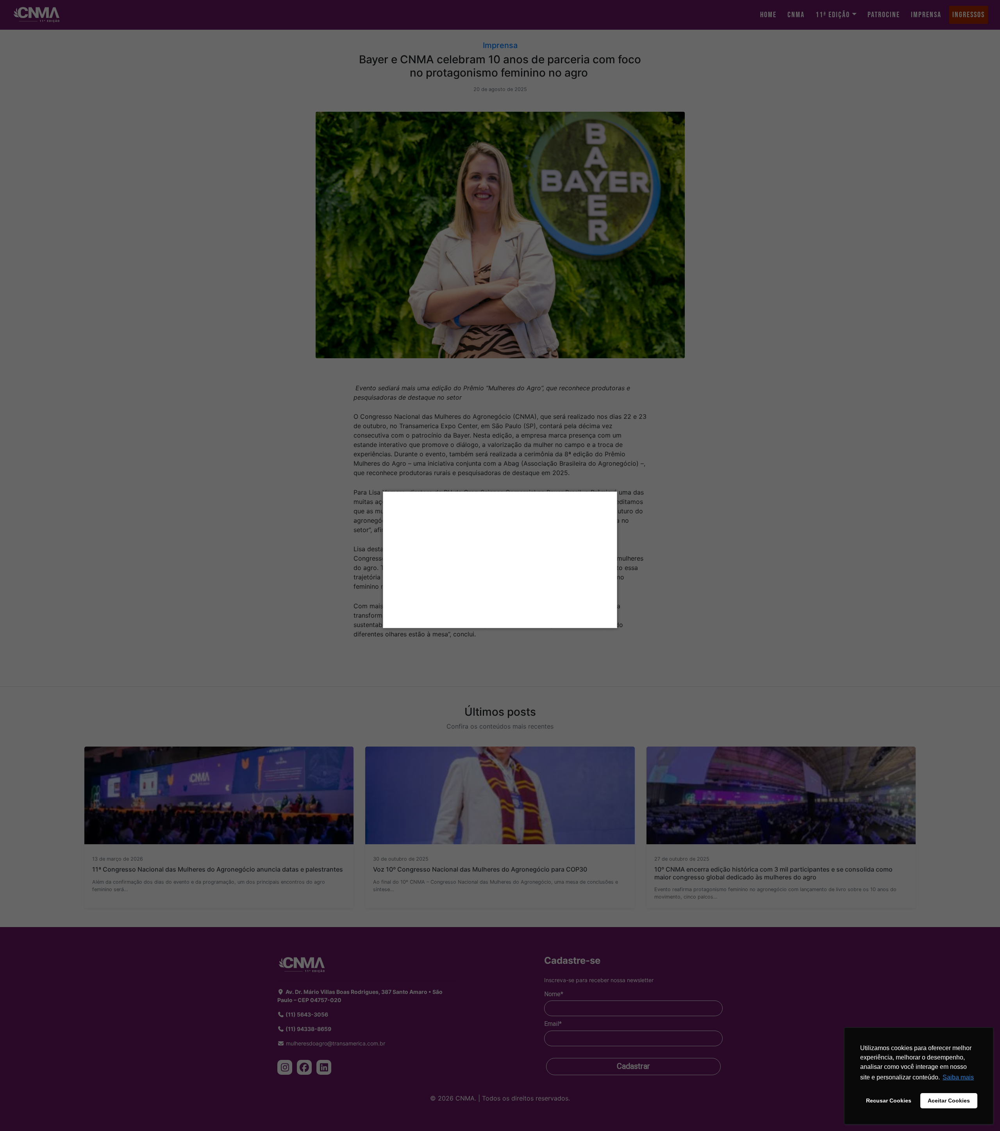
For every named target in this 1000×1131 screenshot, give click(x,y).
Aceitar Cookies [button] (949, 1100)
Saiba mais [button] (958, 1077)
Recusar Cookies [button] (888, 1100)
